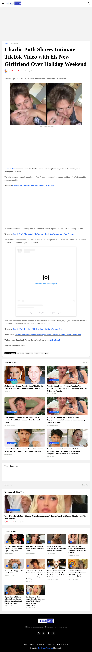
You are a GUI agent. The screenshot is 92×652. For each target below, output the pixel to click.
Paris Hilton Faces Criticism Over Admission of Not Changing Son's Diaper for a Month (77, 574)
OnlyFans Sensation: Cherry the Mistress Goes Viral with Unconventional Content (77, 550)
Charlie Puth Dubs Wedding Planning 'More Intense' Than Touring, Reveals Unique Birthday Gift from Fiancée (67, 388)
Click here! (55, 340)
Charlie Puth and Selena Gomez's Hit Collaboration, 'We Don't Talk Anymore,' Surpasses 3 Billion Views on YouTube (64, 451)
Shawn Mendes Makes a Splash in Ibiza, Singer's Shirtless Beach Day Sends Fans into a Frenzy (13, 600)
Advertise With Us (62, 644)
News (41, 353)
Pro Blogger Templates (45, 648)
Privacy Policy (40, 644)
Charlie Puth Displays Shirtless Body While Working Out (37, 329)
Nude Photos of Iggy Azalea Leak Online (13, 572)
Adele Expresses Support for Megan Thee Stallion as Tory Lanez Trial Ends (48, 334)
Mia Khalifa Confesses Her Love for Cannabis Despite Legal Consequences (13, 548)
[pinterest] (48, 633)
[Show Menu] (3, 3)
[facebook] (39, 633)
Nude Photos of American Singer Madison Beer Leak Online (35, 548)
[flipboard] (43, 633)
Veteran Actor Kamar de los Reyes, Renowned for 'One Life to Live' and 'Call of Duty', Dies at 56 (56, 574)
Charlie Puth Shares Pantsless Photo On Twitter (33, 185)
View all (85, 362)
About (32, 644)
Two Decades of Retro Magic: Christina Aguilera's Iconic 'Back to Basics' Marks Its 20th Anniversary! (45, 517)
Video (46, 353)
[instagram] (53, 633)
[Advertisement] (46, 22)
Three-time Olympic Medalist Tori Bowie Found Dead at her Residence (56, 548)
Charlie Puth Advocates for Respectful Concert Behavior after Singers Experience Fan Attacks (23, 450)
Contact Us (50, 644)
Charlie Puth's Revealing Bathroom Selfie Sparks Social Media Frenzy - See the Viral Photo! (22, 419)
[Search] (89, 3)
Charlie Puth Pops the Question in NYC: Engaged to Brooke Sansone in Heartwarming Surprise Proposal (66, 419)
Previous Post (8, 485)
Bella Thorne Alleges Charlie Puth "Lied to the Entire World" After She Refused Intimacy (23, 387)
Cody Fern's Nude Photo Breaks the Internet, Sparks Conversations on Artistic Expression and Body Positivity (35, 575)
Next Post (85, 485)
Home (6, 44)
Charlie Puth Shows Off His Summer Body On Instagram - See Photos (42, 234)
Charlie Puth (14, 44)
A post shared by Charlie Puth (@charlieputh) (46, 313)
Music (36, 353)
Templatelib (58, 648)
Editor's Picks (29, 353)
